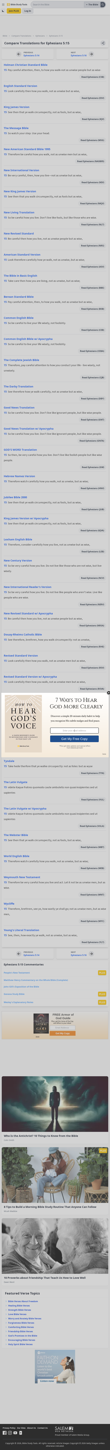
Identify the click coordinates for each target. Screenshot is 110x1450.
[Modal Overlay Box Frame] (55, 725)
